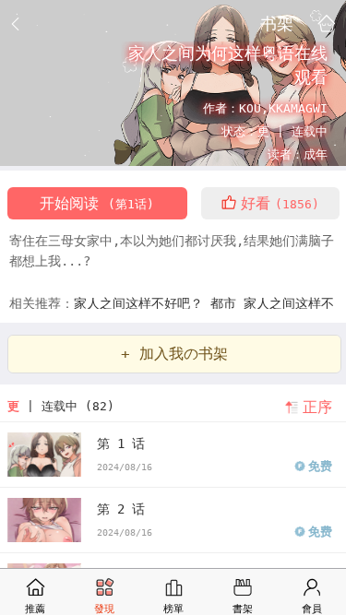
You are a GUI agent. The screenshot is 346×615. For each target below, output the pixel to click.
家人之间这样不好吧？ (142, 303)
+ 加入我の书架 (174, 353)
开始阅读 (97, 203)
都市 (227, 303)
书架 (276, 23)
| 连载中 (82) (60, 406)
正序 (317, 407)
